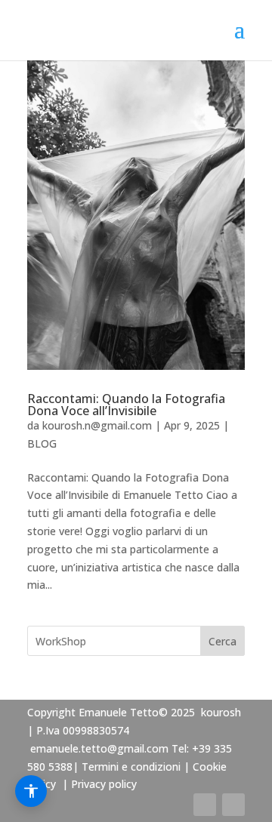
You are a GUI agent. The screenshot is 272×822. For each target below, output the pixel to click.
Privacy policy (104, 784)
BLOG (42, 443)
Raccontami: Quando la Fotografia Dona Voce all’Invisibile (126, 404)
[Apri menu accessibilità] (31, 791)
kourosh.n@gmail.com (97, 425)
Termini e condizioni (131, 766)
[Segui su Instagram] (233, 804)
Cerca (222, 641)
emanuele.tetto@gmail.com (99, 748)
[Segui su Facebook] (204, 804)
